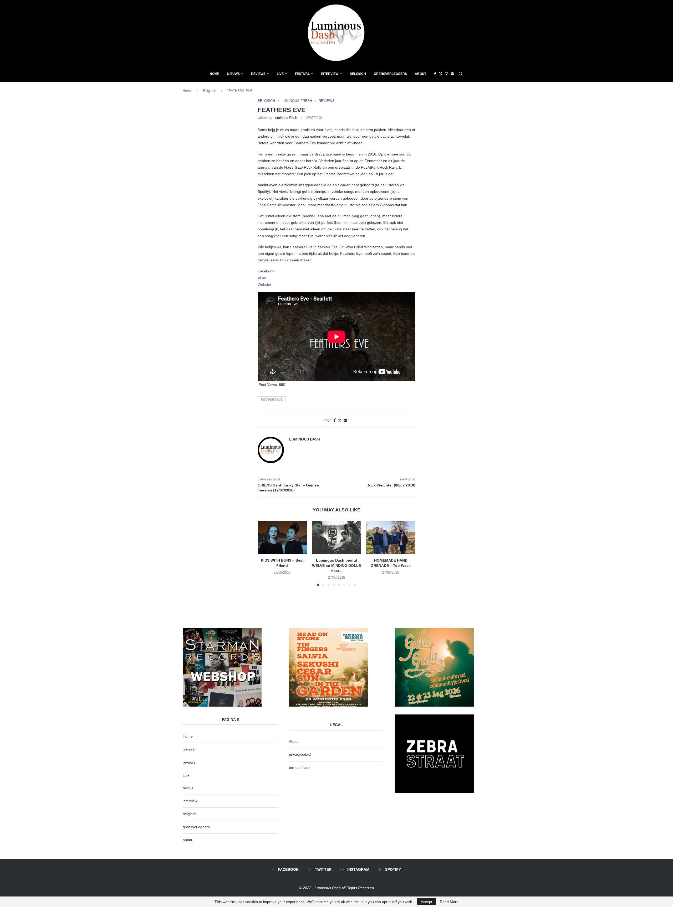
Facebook (266, 271)
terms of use (299, 767)
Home (214, 74)
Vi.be (262, 278)
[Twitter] (440, 73)
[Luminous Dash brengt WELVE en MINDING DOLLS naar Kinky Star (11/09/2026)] (336, 537)
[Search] (460, 73)
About (420, 74)
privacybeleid (300, 754)
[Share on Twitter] (339, 420)
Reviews (258, 74)
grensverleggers (196, 827)
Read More (449, 902)
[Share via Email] (345, 420)
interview (190, 801)
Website (264, 284)
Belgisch (358, 74)
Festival (302, 74)
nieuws (233, 74)
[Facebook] (435, 73)
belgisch (189, 814)
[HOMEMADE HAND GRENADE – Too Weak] (390, 537)
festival (188, 788)
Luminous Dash (285, 118)
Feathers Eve (271, 399)
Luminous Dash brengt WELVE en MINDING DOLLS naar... (336, 565)
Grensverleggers (390, 74)
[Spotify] (452, 73)
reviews (189, 762)
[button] (264, 553)
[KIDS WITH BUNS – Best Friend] (282, 537)
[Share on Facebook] (335, 420)
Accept (426, 902)
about (187, 840)
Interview (329, 74)
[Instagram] (446, 73)
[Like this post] (328, 420)
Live (280, 74)
